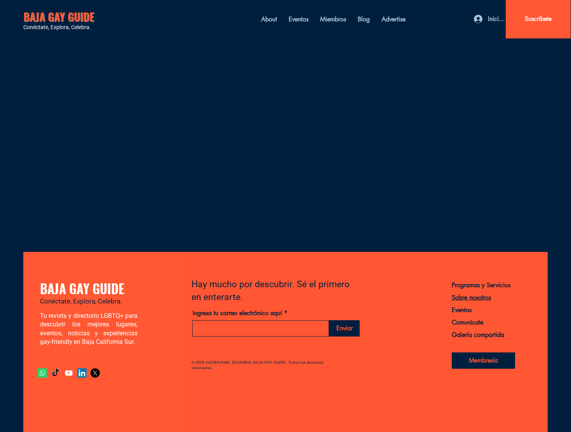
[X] (95, 373)
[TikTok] (55, 373)
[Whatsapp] (42, 373)
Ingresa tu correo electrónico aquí (237, 313)
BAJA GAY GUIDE (58, 16)
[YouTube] (68, 373)
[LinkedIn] (82, 373)
